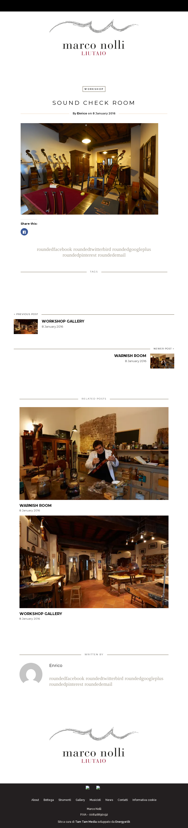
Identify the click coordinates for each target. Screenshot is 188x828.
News (109, 800)
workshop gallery (63, 321)
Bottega (49, 800)
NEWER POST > (164, 348)
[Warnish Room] (94, 455)
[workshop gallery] (94, 563)
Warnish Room (130, 356)
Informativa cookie (145, 800)
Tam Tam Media (86, 821)
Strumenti (64, 800)
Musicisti (95, 800)
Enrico (82, 113)
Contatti (123, 800)
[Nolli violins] (94, 36)
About (35, 800)
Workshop (94, 89)
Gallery (80, 800)
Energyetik (122, 821)
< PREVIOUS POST (26, 314)
